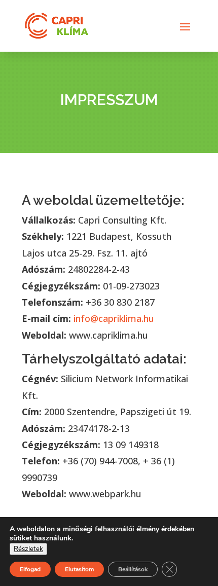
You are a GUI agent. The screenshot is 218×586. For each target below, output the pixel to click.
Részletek (28, 549)
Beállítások (133, 569)
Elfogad (30, 569)
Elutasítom (79, 569)
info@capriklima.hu (112, 318)
